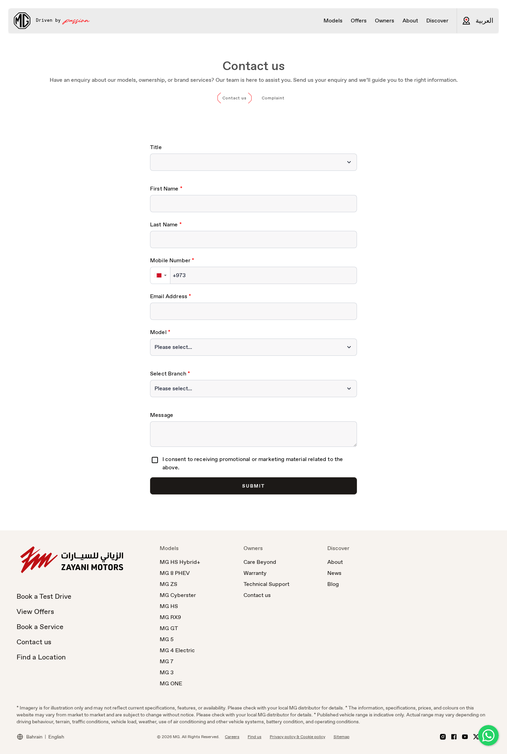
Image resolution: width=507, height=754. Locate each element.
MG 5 (166, 639)
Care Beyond (259, 562)
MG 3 (166, 672)
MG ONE (171, 683)
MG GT (169, 628)
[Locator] (466, 21)
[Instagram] (442, 736)
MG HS (169, 606)
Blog (333, 584)
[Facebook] (453, 736)
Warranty (255, 573)
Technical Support (266, 584)
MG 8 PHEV (175, 573)
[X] (476, 736)
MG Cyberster (178, 595)
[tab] (235, 98)
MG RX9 (170, 617)
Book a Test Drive (44, 596)
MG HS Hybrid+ (180, 562)
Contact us (34, 641)
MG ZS (168, 584)
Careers (232, 737)
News (334, 573)
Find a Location (41, 657)
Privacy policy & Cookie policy (297, 737)
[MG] (22, 20)
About (335, 562)
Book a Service (40, 626)
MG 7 (166, 661)
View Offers (35, 611)
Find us (254, 737)
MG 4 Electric (177, 650)
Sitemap (341, 737)
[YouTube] (464, 736)
